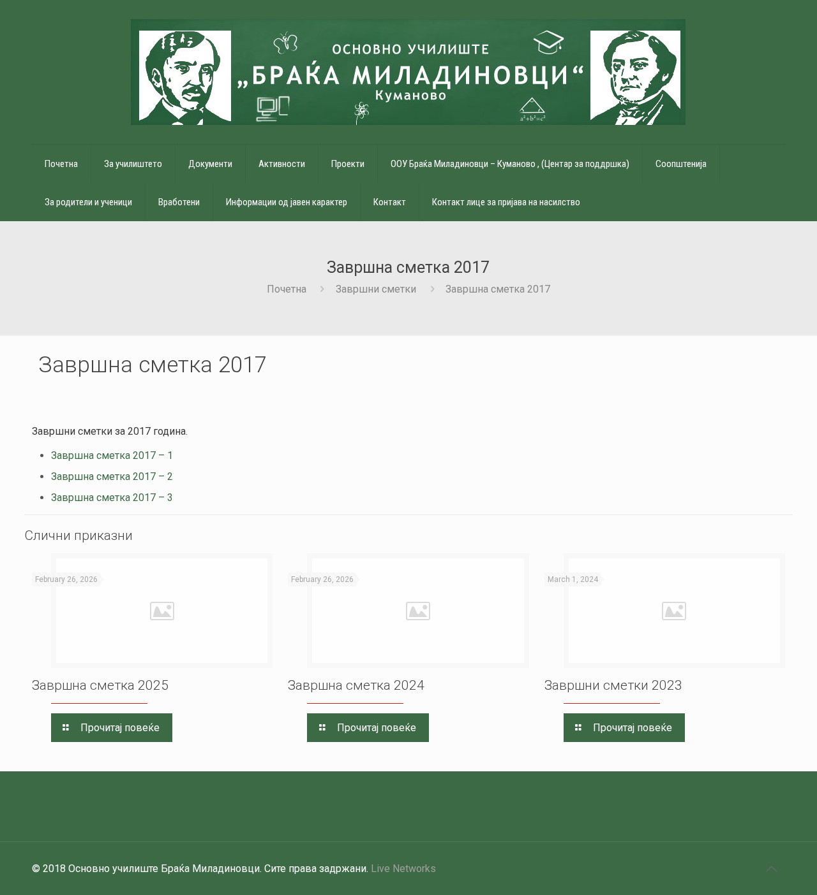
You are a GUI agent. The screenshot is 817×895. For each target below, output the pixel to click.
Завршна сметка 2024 (356, 685)
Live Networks (403, 868)
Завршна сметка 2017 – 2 (112, 476)
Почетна (286, 289)
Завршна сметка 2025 (100, 685)
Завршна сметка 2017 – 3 (112, 497)
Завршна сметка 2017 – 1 (112, 455)
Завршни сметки (376, 289)
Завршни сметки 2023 (613, 685)
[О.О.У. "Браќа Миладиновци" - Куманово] (408, 72)
